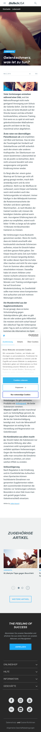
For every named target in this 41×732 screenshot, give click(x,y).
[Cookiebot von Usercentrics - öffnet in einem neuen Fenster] (28, 335)
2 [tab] (22, 588)
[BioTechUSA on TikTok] (29, 709)
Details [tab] (20, 342)
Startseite (6, 9)
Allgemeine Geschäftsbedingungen (21, 728)
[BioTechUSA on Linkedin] (20, 709)
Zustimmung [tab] (8, 342)
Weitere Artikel (20, 599)
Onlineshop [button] (10, 664)
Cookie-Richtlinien (28, 722)
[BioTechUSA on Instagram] (20, 700)
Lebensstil (16, 9)
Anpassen (19, 387)
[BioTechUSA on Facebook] (11, 700)
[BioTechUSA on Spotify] (11, 709)
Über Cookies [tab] (32, 342)
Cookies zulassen (21, 380)
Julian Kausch (14, 503)
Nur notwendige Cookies (20, 395)
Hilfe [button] (6, 671)
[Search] (35, 3)
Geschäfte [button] (10, 686)
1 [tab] (19, 588)
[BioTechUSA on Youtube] (29, 700)
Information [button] (11, 678)
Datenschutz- (11, 722)
